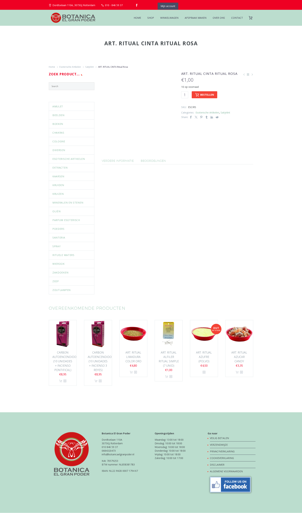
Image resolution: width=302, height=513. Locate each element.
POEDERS (58, 228)
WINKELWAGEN (169, 17)
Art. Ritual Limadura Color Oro (133, 357)
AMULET (57, 106)
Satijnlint (89, 66)
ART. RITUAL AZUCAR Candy (239, 357)
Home (52, 66)
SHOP (150, 17)
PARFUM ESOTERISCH (66, 220)
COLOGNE (58, 141)
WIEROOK (58, 263)
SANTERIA (58, 237)
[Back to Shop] (248, 74)
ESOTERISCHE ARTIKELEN (68, 159)
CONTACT (237, 17)
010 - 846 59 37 (114, 5)
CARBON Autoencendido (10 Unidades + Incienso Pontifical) (64, 361)
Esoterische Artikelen (70, 66)
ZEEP (55, 281)
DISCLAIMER (217, 464)
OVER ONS (219, 17)
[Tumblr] (206, 117)
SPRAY (56, 246)
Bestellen (207, 94)
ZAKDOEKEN (60, 272)
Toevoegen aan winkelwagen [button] (60, 381)
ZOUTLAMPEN (61, 290)
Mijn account (168, 6)
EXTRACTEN (59, 167)
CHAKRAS (58, 132)
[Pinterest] (201, 117)
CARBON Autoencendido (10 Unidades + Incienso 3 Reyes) (100, 361)
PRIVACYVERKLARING (222, 451)
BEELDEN (58, 115)
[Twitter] (196, 117)
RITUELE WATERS (63, 255)
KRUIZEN (58, 193)
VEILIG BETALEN (220, 438)
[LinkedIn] (211, 117)
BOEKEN (57, 124)
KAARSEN (58, 176)
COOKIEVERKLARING (222, 458)
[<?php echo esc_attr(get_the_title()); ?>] (64, 381)
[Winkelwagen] (252, 18)
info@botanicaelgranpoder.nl (118, 454)
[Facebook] (136, 5)
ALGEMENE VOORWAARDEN (226, 471)
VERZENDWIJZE (219, 444)
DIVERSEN (58, 150)
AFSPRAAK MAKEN (195, 17)
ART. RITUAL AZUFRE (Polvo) (204, 357)
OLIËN (56, 211)
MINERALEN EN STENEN (67, 202)
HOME (137, 17)
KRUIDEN (58, 185)
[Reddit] (217, 117)
